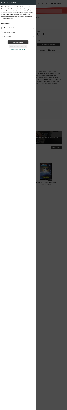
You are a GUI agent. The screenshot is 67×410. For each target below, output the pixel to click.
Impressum (14, 50)
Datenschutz (21, 50)
